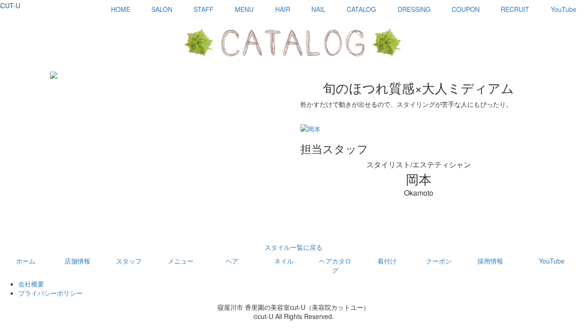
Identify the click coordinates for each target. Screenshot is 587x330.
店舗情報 (77, 260)
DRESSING (414, 9)
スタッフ (129, 260)
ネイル (284, 260)
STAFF (204, 9)
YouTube (563, 9)
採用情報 (490, 260)
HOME (120, 9)
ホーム (25, 260)
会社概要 (31, 283)
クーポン (439, 260)
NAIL (318, 9)
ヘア (232, 260)
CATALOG (361, 9)
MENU (244, 9)
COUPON (466, 9)
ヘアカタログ (335, 265)
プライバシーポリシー (50, 292)
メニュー (181, 260)
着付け (387, 260)
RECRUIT (515, 9)
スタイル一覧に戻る (293, 247)
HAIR (282, 9)
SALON (161, 9)
